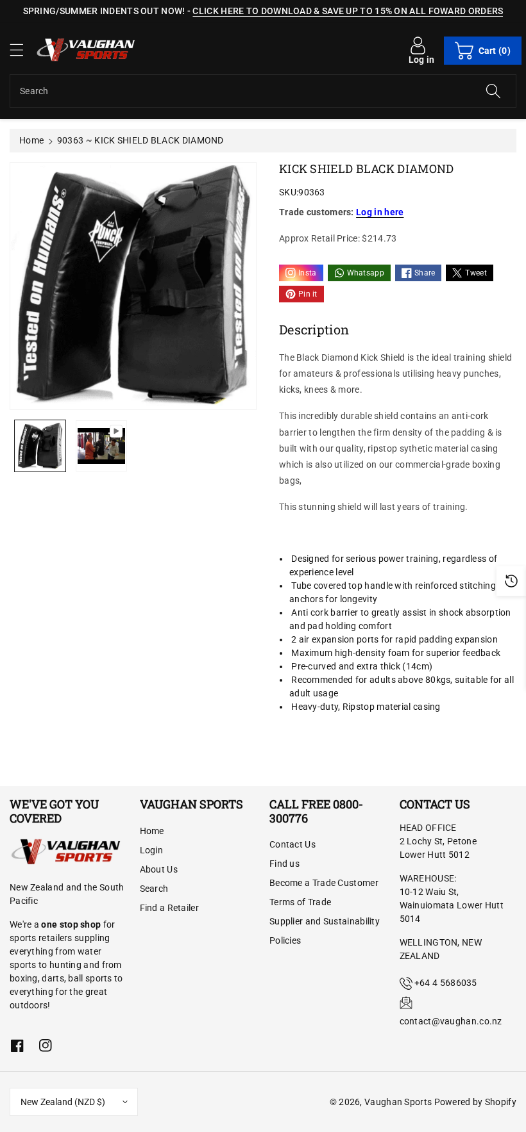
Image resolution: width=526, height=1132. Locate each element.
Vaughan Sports (398, 1102)
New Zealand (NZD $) (63, 1102)
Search (154, 888)
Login (152, 850)
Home (31, 140)
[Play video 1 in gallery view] (101, 445)
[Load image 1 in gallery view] (40, 445)
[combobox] (263, 91)
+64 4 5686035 (445, 983)
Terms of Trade (300, 902)
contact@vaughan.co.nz (451, 1021)
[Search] (493, 91)
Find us (284, 863)
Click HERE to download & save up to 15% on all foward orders (347, 11)
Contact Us (292, 844)
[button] (22, 50)
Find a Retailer (169, 908)
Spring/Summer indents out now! (104, 11)
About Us (159, 869)
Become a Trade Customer (323, 883)
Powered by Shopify (475, 1102)
